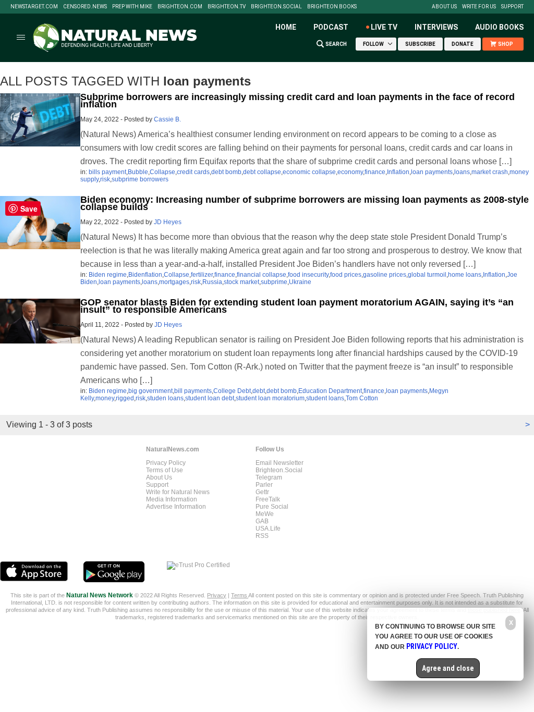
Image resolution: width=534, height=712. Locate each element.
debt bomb (226, 172)
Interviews (436, 27)
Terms (239, 595)
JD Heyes (167, 222)
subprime (274, 282)
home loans (464, 274)
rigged (125, 398)
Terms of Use (164, 470)
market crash (489, 172)
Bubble (138, 172)
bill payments (193, 391)
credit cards (193, 172)
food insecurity (308, 274)
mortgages (174, 282)
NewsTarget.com (34, 6)
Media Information (171, 499)
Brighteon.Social (276, 6)
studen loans (165, 398)
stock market (241, 282)
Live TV (384, 27)
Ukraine (300, 282)
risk (105, 179)
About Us (444, 6)
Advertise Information (176, 506)
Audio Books (499, 27)
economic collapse (309, 172)
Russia (212, 282)
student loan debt (209, 398)
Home (285, 27)
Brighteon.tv (227, 6)
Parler (264, 484)
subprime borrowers (140, 179)
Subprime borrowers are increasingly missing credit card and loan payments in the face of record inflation (297, 100)
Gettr (262, 492)
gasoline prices (384, 274)
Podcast (330, 27)
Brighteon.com (179, 6)
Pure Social (272, 506)
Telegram (269, 477)
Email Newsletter (280, 463)
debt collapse (262, 172)
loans (462, 172)
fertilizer (202, 274)
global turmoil (427, 274)
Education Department (330, 391)
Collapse (162, 172)
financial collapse (261, 274)
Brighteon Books (332, 6)
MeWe (265, 514)
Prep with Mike (132, 6)
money (104, 398)
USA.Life (268, 528)
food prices (345, 274)
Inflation (398, 172)
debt (258, 391)
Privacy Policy (166, 463)
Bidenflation (145, 274)
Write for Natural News (178, 492)
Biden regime (108, 274)
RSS (262, 535)
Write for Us (479, 6)
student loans (325, 398)
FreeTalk (268, 499)
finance (375, 172)
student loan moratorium (270, 398)
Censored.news (85, 6)
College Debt (232, 391)
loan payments (432, 172)
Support (512, 6)
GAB (262, 521)
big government (150, 391)
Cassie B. (167, 119)
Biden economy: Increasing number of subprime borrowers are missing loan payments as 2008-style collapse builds (304, 203)
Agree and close (448, 668)
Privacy (216, 595)
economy (350, 172)
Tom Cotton (362, 398)
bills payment (107, 172)
